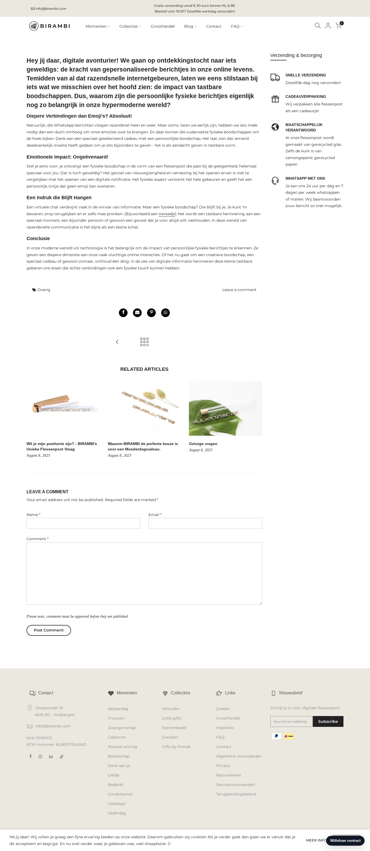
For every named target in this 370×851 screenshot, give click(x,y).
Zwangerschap (122, 727)
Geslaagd (116, 803)
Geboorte (117, 737)
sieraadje (167, 213)
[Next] (257, 420)
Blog (188, 26)
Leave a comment (239, 289)
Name (33, 514)
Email (155, 514)
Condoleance (120, 794)
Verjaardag (118, 708)
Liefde (113, 775)
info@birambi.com (51, 9)
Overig (43, 289)
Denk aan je (119, 765)
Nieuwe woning (122, 746)
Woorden (171, 708)
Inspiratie (224, 727)
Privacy (223, 765)
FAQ (235, 26)
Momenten (96, 26)
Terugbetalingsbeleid (236, 794)
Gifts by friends (176, 746)
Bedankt (116, 784)
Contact (214, 26)
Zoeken (223, 708)
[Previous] (32, 420)
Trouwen (116, 718)
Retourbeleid (228, 775)
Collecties (128, 26)
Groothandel (163, 26)
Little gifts (171, 718)
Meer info (316, 840)
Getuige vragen (203, 443)
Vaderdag (117, 813)
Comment (37, 538)
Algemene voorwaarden (239, 756)
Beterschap (118, 756)
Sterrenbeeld (174, 727)
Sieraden (170, 737)
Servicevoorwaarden (235, 784)
